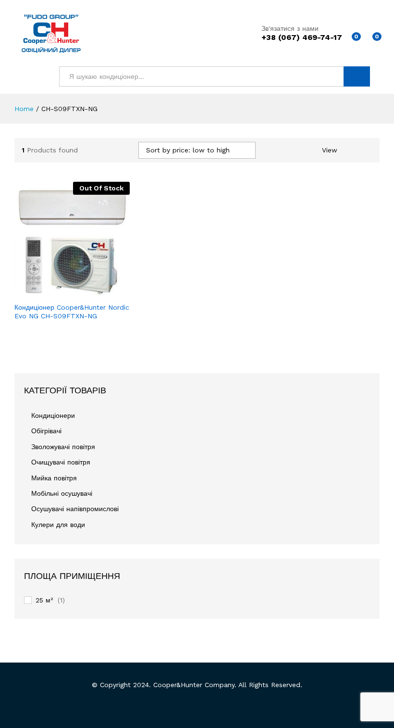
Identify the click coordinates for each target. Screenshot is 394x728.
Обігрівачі (46, 431)
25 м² (44, 600)
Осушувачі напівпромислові (75, 509)
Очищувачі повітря (60, 462)
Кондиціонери (53, 415)
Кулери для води (58, 524)
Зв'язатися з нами (290, 28)
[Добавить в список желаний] (93, 291)
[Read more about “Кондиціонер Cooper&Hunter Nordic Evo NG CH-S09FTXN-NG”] (48, 291)
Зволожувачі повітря (63, 447)
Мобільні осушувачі (61, 493)
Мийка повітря (54, 478)
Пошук (357, 76)
